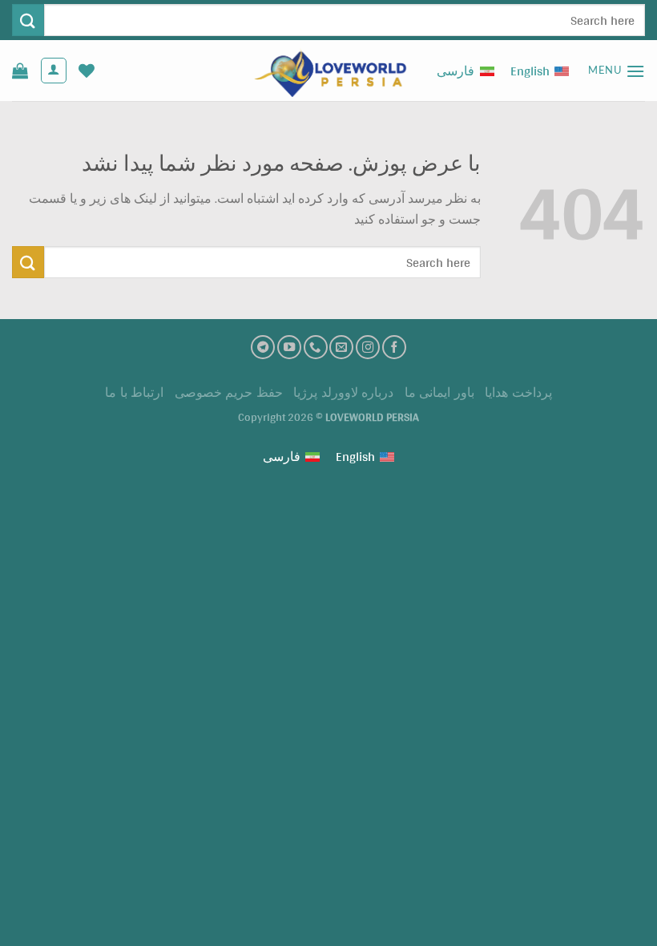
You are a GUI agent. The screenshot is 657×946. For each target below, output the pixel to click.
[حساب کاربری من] (54, 70)
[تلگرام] (263, 347)
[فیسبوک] (394, 347)
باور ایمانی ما (439, 392)
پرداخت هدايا (518, 392)
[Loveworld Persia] (328, 71)
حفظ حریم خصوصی (229, 392)
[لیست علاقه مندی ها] (87, 70)
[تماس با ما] (316, 347)
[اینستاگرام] (368, 347)
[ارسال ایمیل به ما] (341, 347)
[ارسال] (28, 19)
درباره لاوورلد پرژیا (343, 392)
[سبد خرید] (20, 70)
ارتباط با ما (134, 392)
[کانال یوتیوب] (289, 347)
